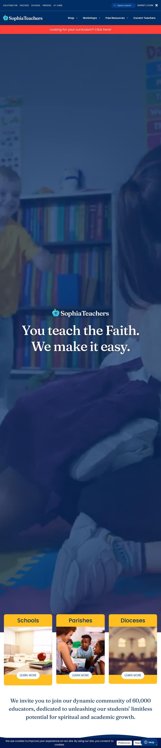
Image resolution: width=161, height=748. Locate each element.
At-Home (58, 5)
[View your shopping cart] (156, 5)
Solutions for (10, 5)
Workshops (90, 18)
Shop (71, 18)
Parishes (47, 5)
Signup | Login (145, 5)
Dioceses (24, 5)
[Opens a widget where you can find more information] (149, 742)
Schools (35, 5)
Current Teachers (144, 18)
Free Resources (115, 18)
